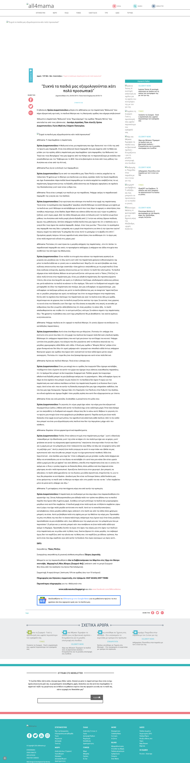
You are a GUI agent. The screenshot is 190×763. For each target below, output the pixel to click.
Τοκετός (57, 744)
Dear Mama (115, 759)
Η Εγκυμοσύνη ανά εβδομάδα (64, 734)
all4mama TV (147, 13)
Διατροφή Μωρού (60, 759)
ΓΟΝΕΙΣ (78, 13)
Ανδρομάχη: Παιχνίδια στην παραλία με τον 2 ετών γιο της (147, 643)
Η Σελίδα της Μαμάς (117, 749)
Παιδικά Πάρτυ (144, 736)
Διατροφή (58, 741)
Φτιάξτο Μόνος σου (146, 739)
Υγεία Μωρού (59, 754)
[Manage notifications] (5, 758)
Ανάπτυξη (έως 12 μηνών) (63, 751)
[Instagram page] (47, 736)
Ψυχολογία (58, 739)
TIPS (106, 13)
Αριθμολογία (115, 754)
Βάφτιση (142, 746)
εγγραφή (96, 697)
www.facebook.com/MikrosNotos (106, 589)
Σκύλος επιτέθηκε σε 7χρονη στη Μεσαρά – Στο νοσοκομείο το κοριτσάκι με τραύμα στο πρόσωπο (112, 647)
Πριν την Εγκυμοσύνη (61, 731)
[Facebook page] (29, 736)
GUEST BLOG (93, 13)
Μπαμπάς (86, 754)
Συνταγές (114, 736)
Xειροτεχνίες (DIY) (146, 734)
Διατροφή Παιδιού (89, 736)
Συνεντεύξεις (31, 76)
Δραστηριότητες (60, 761)
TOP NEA (130, 13)
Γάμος (141, 741)
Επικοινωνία (31, 750)
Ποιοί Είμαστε (31, 752)
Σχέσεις (85, 756)
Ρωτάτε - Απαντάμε (146, 754)
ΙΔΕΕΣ (117, 13)
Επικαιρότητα (115, 731)
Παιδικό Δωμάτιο (145, 731)
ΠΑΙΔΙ (67, 13)
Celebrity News (116, 734)
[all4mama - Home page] (40, 5)
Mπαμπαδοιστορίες (117, 746)
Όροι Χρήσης (31, 755)
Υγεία (56, 736)
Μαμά (85, 751)
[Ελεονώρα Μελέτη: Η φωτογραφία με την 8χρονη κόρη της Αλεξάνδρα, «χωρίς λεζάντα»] (130, 218)
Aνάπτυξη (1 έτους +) (90, 731)
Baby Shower (144, 744)
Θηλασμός (58, 756)
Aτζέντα (114, 739)
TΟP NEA (45, 76)
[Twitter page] (35, 736)
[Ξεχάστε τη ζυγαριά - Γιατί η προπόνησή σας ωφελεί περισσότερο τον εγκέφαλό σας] (130, 122)
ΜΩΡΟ (55, 13)
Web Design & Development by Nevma (38, 762)
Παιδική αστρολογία (117, 751)
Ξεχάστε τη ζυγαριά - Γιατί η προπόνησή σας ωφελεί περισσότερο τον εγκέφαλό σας (42, 647)
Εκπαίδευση (87, 741)
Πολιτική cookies (33, 758)
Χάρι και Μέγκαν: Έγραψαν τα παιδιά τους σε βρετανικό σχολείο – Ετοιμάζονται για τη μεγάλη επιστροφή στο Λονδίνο (77, 651)
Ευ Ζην (85, 759)
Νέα (50, 76)
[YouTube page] (41, 736)
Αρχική (39, 76)
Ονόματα (114, 756)
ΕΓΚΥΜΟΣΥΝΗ (40, 13)
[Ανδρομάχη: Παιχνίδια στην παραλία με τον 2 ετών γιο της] (130, 174)
